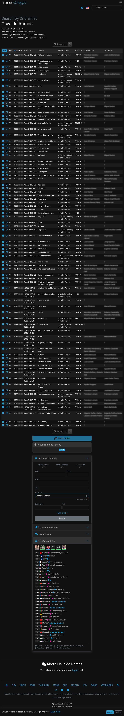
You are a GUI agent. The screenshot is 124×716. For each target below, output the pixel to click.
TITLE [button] (40, 51)
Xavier (44, 577)
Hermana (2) (42, 318)
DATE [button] (18, 51)
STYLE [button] (78, 51)
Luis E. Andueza (110, 195)
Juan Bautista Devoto (112, 362)
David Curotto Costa (112, 245)
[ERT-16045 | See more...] (4, 294)
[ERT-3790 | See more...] (4, 278)
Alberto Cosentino (111, 135)
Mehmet (45, 632)
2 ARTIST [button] (62, 51)
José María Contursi (111, 390)
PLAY (14, 685)
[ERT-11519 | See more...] (4, 269)
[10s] (10, 55)
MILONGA (79, 74)
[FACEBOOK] (117, 685)
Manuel (45, 617)
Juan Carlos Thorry (111, 378)
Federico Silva (109, 116)
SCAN (32, 685)
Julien (45, 605)
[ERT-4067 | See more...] (4, 230)
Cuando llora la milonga (58, 577)
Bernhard (46, 638)
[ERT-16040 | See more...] (4, 349)
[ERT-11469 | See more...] (4, 179)
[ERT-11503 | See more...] (4, 199)
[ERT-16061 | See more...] (4, 306)
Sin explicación (43, 152)
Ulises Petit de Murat (112, 141)
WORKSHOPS (107, 685)
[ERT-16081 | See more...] (4, 330)
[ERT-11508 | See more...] (4, 112)
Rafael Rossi (88, 249)
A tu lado (41, 226)
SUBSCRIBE (63, 438)
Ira (44, 559)
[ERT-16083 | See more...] (4, 324)
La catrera (54, 595)
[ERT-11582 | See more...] (4, 116)
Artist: (37, 479)
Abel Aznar (108, 192)
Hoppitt (45, 635)
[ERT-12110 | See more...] (4, 390)
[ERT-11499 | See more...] (4, 223)
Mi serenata (42, 378)
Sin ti (39, 192)
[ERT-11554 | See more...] (4, 242)
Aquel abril (41, 202)
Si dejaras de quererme (46, 394)
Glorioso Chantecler (45, 236)
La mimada (42, 74)
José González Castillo (112, 230)
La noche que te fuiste (57, 620)
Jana (44, 583)
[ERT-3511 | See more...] (4, 61)
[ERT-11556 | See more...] (4, 92)
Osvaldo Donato (90, 135)
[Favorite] (7, 55)
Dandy (40, 86)
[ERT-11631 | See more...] (4, 265)
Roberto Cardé (109, 188)
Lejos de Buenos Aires (61, 598)
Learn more (55, 712)
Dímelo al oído (43, 400)
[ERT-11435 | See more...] (4, 188)
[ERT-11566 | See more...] (4, 96)
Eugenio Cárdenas (111, 249)
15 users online (46, 540)
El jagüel (52, 556)
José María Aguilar (91, 294)
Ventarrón (55, 617)
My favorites (63, 465)
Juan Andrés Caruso (112, 55)
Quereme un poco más (46, 275)
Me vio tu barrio (43, 168)
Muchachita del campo (46, 404)
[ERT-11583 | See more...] (4, 275)
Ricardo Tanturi (23, 694)
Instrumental (80, 500)
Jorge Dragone (89, 256)
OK (58, 547)
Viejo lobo (41, 185)
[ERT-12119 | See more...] (4, 369)
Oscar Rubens (109, 112)
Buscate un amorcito (45, 161)
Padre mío (41, 188)
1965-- (18, 55)
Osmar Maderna (66, 694)
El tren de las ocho (44, 99)
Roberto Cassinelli (111, 349)
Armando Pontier (90, 116)
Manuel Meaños (110, 337)
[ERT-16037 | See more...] (4, 288)
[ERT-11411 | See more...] (4, 195)
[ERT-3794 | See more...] (4, 236)
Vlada (44, 568)
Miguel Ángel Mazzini (92, 199)
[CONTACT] (68, 690)
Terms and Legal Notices (62, 698)
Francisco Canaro (90, 61)
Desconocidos (43, 67)
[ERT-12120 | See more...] (4, 362)
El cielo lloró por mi (44, 252)
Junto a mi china (44, 80)
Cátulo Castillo (89, 230)
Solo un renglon (43, 71)
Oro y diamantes (44, 245)
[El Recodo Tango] (7, 685)
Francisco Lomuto (90, 390)
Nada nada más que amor (47, 112)
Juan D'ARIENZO (30, 55)
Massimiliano (47, 589)
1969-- (18, 192)
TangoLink (81, 465)
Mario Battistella (110, 407)
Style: (69, 471)
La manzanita (43, 324)
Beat (44, 620)
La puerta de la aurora (59, 626)
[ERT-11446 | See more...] (4, 119)
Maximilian (46, 592)
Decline (118, 712)
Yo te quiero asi (43, 148)
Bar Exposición (53, 574)
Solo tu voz (42, 103)
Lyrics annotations (48, 527)
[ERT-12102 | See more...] (4, 365)
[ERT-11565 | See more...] (4, 226)
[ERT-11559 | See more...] (4, 103)
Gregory (45, 626)
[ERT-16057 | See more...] (4, 312)
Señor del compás (44, 362)
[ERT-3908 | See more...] (4, 86)
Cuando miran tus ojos (46, 294)
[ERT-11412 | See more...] (4, 175)
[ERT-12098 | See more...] (4, 400)
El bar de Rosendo (44, 358)
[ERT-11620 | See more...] (4, 67)
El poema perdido (44, 300)
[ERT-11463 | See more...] (4, 80)
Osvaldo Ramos (64, 55)
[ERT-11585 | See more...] (4, 145)
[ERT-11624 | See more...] (4, 252)
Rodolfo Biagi (10, 694)
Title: (37, 471)
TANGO (78, 55)
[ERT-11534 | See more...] (4, 155)
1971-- (18, 269)
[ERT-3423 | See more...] (4, 384)
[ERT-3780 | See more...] (4, 256)
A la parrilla (60, 589)
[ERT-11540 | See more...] (4, 262)
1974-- (18, 390)
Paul (43, 565)
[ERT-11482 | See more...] (4, 185)
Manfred (45, 614)
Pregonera (41, 216)
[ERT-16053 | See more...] (4, 372)
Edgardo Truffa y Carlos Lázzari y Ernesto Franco (113, 415)
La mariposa (42, 172)
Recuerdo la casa (44, 242)
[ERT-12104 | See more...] (4, 425)
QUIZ (65, 685)
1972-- (18, 288)
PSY (85, 685)
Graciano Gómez (90, 188)
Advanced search (47, 458)
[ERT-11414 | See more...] (4, 152)
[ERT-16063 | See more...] (4, 318)
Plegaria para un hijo (45, 343)
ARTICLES (75, 685)
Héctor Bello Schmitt (112, 175)
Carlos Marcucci (90, 337)
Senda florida (42, 249)
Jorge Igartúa (109, 242)
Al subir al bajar (56, 605)
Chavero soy (42, 422)
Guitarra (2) (42, 155)
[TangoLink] (49, 562)
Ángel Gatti (108, 129)
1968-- (18, 175)
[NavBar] (120, 2)
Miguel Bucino (109, 106)
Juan (44, 571)
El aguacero (42, 230)
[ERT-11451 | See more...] (4, 161)
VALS (77, 61)
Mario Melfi (88, 407)
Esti (44, 556)
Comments (45, 534)
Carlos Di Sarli (113, 694)
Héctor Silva (88, 195)
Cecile (44, 595)
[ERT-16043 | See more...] (4, 407)
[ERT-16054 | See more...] (4, 337)
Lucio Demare (89, 86)
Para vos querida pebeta (47, 413)
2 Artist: (38, 492)
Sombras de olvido (44, 206)
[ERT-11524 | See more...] (4, 99)
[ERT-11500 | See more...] (4, 282)
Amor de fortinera (44, 123)
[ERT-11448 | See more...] (4, 165)
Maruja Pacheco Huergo (93, 179)
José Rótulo (108, 216)
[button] (87, 7)
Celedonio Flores (110, 172)
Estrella (40, 312)
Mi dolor (41, 337)
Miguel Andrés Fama (91, 74)
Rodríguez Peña (57, 635)
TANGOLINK (44, 685)
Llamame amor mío (45, 369)
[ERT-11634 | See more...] (4, 355)
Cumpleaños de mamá (46, 213)
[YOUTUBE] (62, 690)
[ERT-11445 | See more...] (4, 71)
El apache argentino (58, 611)
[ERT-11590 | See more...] (4, 135)
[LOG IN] (82, 7)
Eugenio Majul (109, 318)
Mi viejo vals (42, 278)
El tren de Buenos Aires (46, 195)
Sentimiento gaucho (45, 55)
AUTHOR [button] (107, 51)
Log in (62, 518)
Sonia (44, 580)
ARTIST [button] (27, 51)
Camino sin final (44, 92)
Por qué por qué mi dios (46, 175)
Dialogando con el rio (45, 425)
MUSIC (23, 685)
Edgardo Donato (90, 378)
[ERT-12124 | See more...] (4, 404)
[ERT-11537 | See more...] (4, 209)
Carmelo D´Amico (90, 278)
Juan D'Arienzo (89, 141)
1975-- (18, 407)
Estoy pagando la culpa (46, 269)
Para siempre (42, 116)
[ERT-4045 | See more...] (4, 249)
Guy (43, 586)
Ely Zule (86, 96)
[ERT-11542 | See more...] (4, 192)
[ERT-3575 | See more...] (4, 245)
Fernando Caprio (110, 256)
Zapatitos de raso (44, 256)
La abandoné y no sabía (59, 553)
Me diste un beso (44, 145)
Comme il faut (53, 586)
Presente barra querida (46, 119)
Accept (109, 712)
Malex (44, 553)
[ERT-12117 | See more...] (4, 422)
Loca (51, 568)
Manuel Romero (110, 306)
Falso (40, 223)
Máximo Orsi (109, 278)
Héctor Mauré (89, 245)
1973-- (18, 372)
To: (63, 504)
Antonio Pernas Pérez (92, 202)
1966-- (18, 116)
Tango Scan (44, 465)
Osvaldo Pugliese (37, 694)
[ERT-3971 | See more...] (4, 74)
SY (53, 547)
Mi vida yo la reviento (45, 365)
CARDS (94, 685)
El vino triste (42, 306)
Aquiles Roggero (90, 384)
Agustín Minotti (110, 369)
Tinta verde (54, 629)
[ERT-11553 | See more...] (4, 129)
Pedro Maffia (88, 172)
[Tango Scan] (48, 556)
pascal (44, 629)
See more (62, 513)
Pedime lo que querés (56, 565)
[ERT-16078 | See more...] (4, 300)
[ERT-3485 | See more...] (4, 55)
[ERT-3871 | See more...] (4, 358)
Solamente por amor (45, 96)
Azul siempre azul (44, 129)
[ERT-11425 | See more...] (4, 213)
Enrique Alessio (89, 106)
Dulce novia (42, 199)
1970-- (18, 236)
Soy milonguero (56, 562)
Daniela (45, 608)
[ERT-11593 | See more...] (4, 216)
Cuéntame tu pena (44, 165)
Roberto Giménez (110, 269)
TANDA (56, 685)
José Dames (88, 112)
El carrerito (42, 265)
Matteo (45, 623)
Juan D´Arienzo (89, 175)
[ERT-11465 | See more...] (4, 123)
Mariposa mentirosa (45, 330)
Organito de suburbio (62, 592)
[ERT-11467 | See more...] (4, 168)
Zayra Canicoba (90, 275)
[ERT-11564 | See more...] (4, 206)
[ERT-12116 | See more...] (4, 394)
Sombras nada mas (45, 390)
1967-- (18, 148)
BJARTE (45, 641)
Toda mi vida (56, 641)
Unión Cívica (54, 583)
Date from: (39, 504)
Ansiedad (56, 638)
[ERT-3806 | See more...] (4, 141)
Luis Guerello (88, 242)
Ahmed (44, 562)
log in (75, 670)
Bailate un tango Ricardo (47, 141)
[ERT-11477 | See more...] (4, 106)
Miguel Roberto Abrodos (93, 318)
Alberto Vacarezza (111, 265)
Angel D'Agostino (90, 358)
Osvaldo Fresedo (51, 694)
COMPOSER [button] (88, 51)
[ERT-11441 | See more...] (4, 172)
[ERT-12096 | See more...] (4, 413)
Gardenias (41, 179)
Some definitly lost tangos (83, 694)
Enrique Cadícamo (111, 294)
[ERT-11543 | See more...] (4, 148)
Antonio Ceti (108, 202)
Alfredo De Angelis (90, 216)
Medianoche (56, 614)
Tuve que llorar (43, 262)
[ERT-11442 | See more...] (4, 202)
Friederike (46, 598)
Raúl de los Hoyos (90, 265)
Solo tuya (41, 209)
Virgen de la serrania (45, 135)
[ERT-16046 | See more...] (4, 343)
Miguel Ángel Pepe (90, 369)
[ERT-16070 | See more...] (4, 378)
